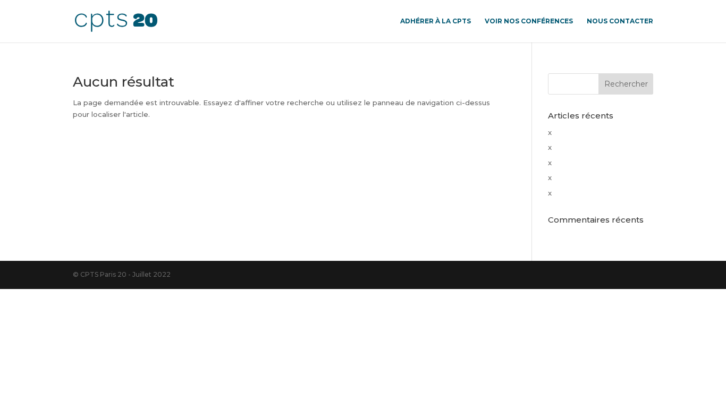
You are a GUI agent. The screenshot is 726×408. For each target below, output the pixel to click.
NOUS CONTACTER (620, 21)
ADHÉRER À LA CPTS (435, 21)
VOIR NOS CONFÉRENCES (529, 21)
